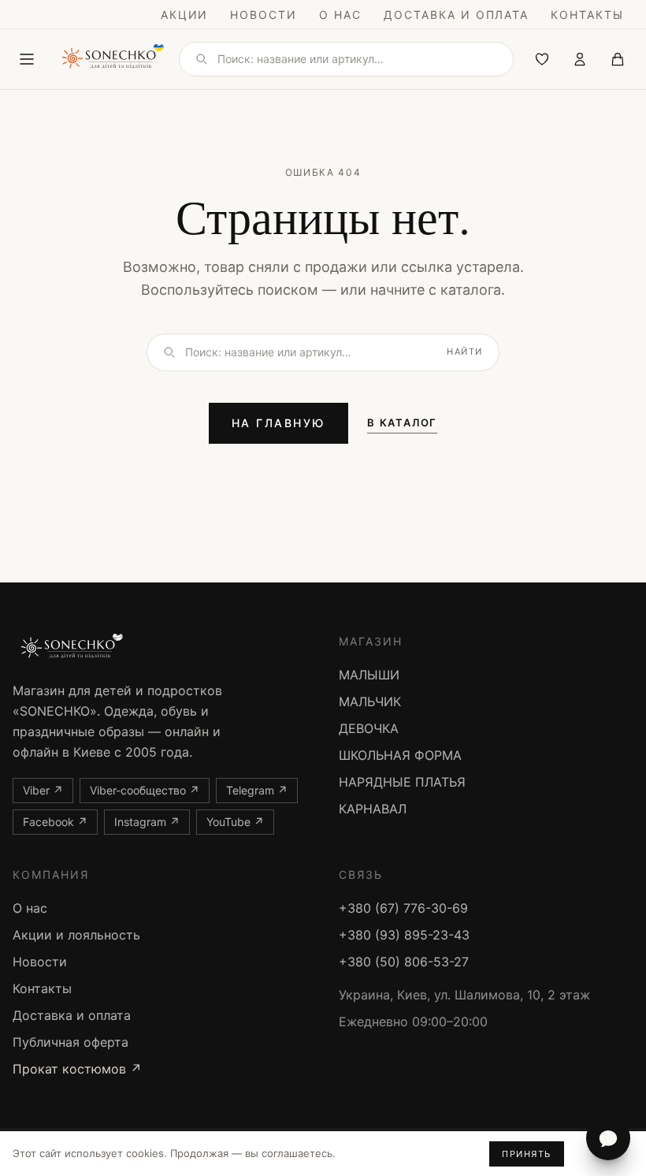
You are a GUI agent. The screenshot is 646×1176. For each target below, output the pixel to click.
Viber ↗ (43, 790)
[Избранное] (542, 59)
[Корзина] (617, 59)
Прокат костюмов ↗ (77, 1069)
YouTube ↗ (235, 821)
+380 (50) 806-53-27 (404, 961)
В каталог (402, 422)
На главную (278, 423)
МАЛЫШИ (369, 675)
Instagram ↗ (147, 821)
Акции (185, 14)
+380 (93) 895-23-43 (404, 935)
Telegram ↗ (257, 790)
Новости (263, 14)
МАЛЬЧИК (370, 701)
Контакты (587, 14)
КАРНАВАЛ (373, 809)
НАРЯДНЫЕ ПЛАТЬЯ (402, 782)
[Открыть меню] (27, 59)
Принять (526, 1153)
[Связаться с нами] (608, 1138)
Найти (465, 351)
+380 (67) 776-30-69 (403, 908)
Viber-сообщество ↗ (144, 790)
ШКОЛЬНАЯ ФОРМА (400, 755)
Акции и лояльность (76, 935)
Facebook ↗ (55, 821)
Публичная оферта (70, 1042)
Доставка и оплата (456, 14)
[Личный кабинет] (580, 59)
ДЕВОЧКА (369, 728)
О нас (340, 14)
